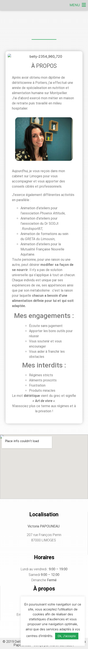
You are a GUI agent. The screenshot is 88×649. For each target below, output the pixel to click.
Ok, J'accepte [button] (67, 636)
